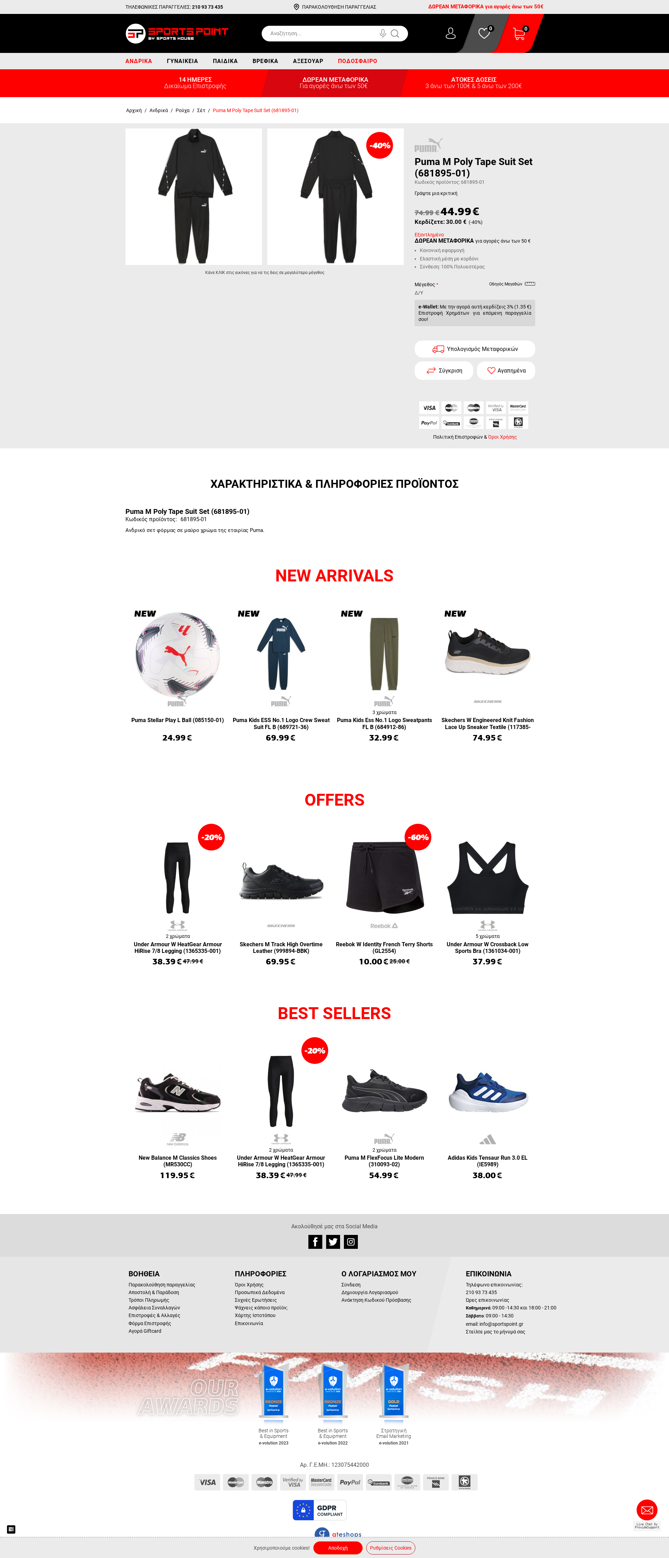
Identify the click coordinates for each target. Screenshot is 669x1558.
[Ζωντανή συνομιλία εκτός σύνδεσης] (649, 1513)
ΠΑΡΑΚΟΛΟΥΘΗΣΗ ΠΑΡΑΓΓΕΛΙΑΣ (339, 7)
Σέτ (201, 110)
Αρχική (134, 110)
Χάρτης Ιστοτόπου (255, 1315)
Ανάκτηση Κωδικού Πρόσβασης (376, 1300)
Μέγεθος (425, 284)
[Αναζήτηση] (402, 33)
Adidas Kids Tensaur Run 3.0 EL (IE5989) (488, 1161)
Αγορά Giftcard (145, 1331)
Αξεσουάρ (308, 61)
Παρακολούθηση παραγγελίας (162, 1284)
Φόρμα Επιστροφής (150, 1323)
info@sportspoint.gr (501, 1324)
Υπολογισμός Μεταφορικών (482, 349)
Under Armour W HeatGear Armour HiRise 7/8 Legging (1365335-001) (178, 947)
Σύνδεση (351, 1284)
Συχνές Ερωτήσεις (256, 1300)
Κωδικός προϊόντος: (437, 182)
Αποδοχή (338, 1548)
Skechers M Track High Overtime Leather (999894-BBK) (281, 947)
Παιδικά (225, 61)
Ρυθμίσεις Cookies (391, 1548)
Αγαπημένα (512, 370)
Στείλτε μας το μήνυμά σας (495, 1331)
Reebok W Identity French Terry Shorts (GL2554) (384, 947)
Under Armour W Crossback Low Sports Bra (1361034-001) (488, 947)
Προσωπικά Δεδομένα (260, 1292)
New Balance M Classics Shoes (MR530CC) (178, 1161)
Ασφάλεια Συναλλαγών (154, 1307)
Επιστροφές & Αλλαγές (154, 1315)
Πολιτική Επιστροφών (458, 437)
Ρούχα (183, 110)
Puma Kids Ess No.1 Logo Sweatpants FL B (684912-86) (384, 723)
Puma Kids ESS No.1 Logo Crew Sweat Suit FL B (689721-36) (281, 723)
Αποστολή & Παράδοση (154, 1292)
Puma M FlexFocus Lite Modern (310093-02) (384, 1161)
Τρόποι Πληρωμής (149, 1300)
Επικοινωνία (249, 1323)
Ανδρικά (138, 61)
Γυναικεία (182, 61)
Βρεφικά (265, 61)
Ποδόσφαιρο (357, 61)
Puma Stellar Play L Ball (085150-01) (177, 720)
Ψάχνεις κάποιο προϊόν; (261, 1307)
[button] (365, 1510)
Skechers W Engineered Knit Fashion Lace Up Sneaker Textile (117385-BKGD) (487, 724)
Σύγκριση (450, 370)
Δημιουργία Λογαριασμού (369, 1292)
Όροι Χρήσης (502, 437)
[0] (518, 38)
